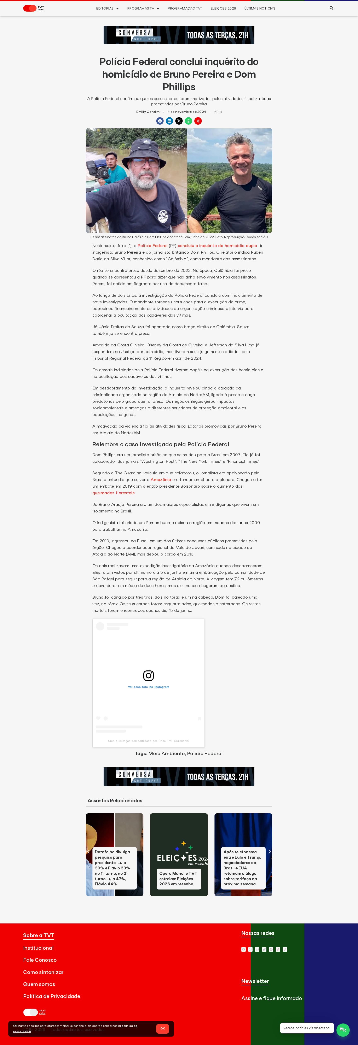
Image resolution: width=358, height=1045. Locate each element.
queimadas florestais (113, 493)
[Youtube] (243, 949)
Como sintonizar (43, 972)
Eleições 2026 (223, 8)
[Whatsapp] (250, 949)
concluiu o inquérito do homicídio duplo (217, 246)
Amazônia (161, 480)
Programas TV (140, 8)
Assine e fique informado (271, 998)
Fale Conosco (40, 960)
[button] (331, 8)
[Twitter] (264, 949)
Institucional (38, 948)
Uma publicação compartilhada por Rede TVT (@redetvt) (148, 740)
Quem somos (39, 984)
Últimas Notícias (260, 8)
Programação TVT (185, 8)
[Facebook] (271, 949)
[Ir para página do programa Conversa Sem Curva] (179, 43)
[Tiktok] (278, 949)
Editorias (105, 8)
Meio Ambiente (166, 753)
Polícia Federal (153, 246)
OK (162, 1028)
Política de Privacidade (51, 996)
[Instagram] (257, 949)
